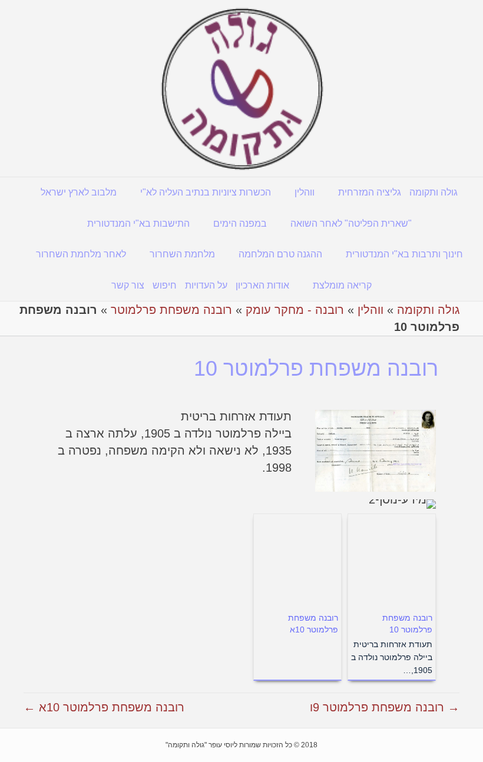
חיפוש (165, 285)
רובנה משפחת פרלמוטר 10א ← (104, 707)
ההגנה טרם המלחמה (280, 254)
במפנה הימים (240, 223)
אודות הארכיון (262, 285)
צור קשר (127, 285)
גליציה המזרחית (369, 192)
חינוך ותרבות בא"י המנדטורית (404, 254)
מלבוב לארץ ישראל (79, 192)
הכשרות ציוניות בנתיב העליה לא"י (205, 192)
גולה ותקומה (433, 192)
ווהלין (305, 192)
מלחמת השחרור (182, 254)
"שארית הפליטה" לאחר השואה (351, 223)
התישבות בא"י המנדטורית (138, 223)
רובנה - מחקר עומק (295, 309)
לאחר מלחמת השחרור (81, 254)
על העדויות (206, 285)
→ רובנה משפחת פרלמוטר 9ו (384, 707)
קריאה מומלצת (342, 285)
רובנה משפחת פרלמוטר (171, 309)
